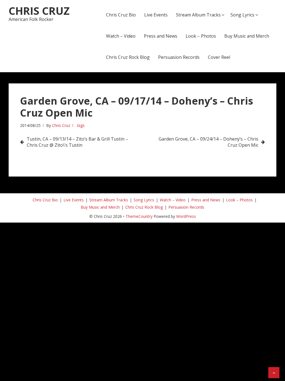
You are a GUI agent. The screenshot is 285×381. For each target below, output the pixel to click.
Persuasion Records (179, 57)
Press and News (160, 36)
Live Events (156, 15)
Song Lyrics (242, 15)
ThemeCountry (139, 216)
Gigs (81, 125)
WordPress (186, 216)
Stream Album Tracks (198, 15)
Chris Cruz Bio (121, 15)
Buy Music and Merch (246, 36)
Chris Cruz (39, 10)
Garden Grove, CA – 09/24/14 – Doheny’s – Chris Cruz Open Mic (208, 142)
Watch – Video (121, 36)
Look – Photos (201, 36)
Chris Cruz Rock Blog (128, 57)
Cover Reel (219, 57)
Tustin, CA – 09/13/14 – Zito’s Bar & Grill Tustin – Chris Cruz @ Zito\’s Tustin (77, 142)
